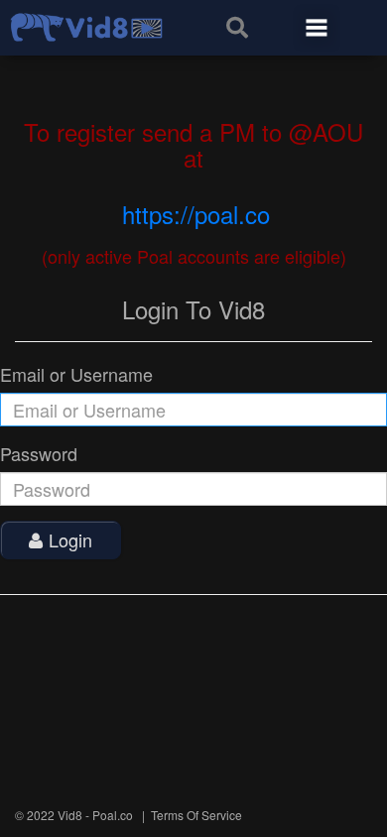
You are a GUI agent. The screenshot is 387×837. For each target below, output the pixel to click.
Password (38, 453)
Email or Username (76, 374)
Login (70, 539)
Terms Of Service (196, 814)
